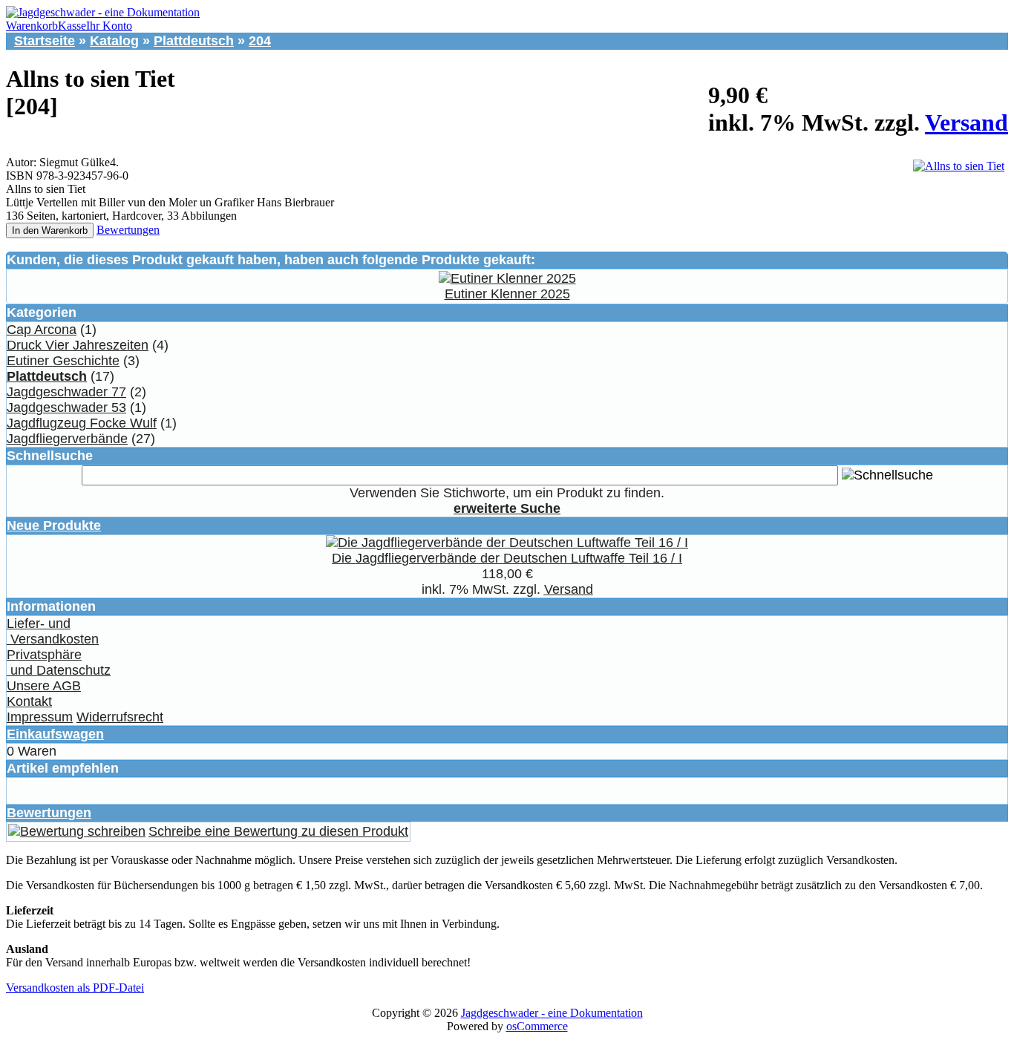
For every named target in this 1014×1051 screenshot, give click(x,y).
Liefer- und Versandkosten (53, 631)
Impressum (40, 717)
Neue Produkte (54, 525)
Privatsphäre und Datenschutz (59, 662)
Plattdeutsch (194, 40)
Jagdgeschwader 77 (66, 391)
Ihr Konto (109, 25)
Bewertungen (128, 229)
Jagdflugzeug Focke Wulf (82, 423)
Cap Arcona (41, 329)
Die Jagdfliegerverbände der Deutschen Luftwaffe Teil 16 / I (507, 558)
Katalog (114, 40)
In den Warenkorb (50, 230)
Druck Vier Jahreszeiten (77, 345)
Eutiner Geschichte (63, 360)
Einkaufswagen (55, 734)
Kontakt (29, 701)
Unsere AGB (44, 685)
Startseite (44, 40)
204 (260, 40)
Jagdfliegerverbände (67, 438)
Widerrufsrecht (119, 717)
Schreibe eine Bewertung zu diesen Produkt (278, 831)
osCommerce (537, 1026)
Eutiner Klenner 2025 (507, 294)
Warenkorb (32, 25)
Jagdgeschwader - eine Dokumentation (552, 1012)
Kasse (72, 25)
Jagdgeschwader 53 (66, 407)
